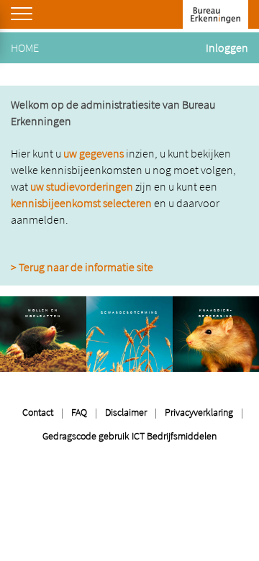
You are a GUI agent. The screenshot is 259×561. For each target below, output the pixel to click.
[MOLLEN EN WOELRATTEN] (43, 332)
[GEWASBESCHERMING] (129, 332)
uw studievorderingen (81, 186)
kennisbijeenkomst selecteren (81, 203)
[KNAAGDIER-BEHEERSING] (216, 332)
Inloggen (227, 47)
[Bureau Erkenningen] (215, 14)
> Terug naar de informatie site (82, 267)
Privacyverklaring (199, 412)
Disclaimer (126, 412)
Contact (37, 412)
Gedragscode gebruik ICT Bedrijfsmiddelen (129, 435)
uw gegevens (93, 153)
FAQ (79, 412)
